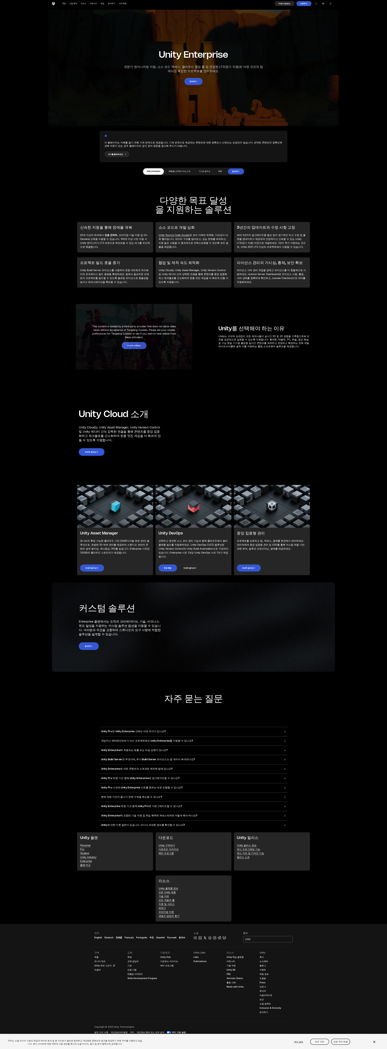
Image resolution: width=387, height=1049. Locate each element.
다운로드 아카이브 (169, 849)
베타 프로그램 (166, 853)
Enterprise (86, 861)
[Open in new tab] (113, 965)
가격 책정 (123, 3)
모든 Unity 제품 (167, 892)
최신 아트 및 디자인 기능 (250, 853)
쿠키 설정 (298, 1042)
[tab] (153, 171)
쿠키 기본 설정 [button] (179, 1032)
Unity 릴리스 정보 (247, 845)
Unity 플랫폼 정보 (168, 888)
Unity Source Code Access (174, 235)
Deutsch (108, 937)
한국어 (182, 937)
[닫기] (374, 1042)
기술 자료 (164, 896)
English (98, 937)
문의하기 (111, 3)
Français (129, 937)
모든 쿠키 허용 (341, 1042)
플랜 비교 (85, 865)
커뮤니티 (93, 3)
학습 (102, 3)
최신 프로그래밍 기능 (248, 849)
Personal (85, 845)
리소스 (83, 3)
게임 (64, 3)
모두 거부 (319, 1042)
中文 (152, 937)
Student (84, 853)
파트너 (162, 908)
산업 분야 (73, 3)
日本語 (119, 937)
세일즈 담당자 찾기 (169, 915)
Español (160, 937)
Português (141, 937)
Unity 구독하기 (167, 845)
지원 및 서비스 (167, 904)
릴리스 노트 (243, 857)
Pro (82, 849)
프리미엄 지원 (166, 911)
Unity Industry (88, 857)
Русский (171, 937)
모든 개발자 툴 (167, 900)
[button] (284, 3)
